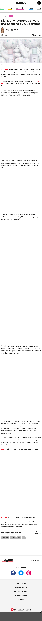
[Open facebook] (13, 572)
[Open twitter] (21, 572)
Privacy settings (21, 591)
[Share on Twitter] (35, 35)
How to (4, 449)
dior (11, 16)
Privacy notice (21, 587)
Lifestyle (4, 16)
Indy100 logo (21, 2)
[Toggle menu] (3, 3)
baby (18, 538)
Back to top (36, 560)
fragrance (5, 538)
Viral (10, 8)
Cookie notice (21, 595)
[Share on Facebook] (32, 35)
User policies (21, 583)
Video (31, 8)
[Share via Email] (39, 35)
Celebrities (20, 8)
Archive (21, 599)
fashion (6, 69)
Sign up (4, 517)
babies (13, 538)
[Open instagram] (28, 572)
